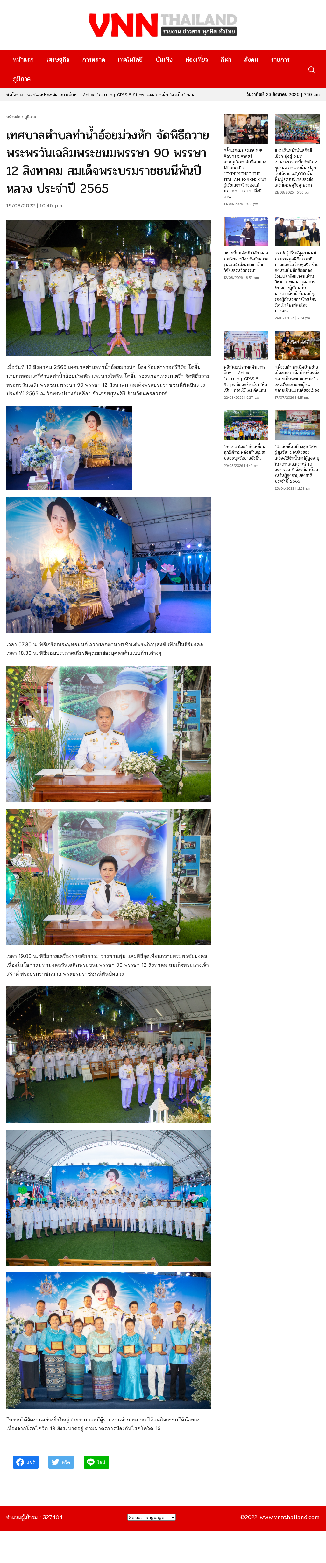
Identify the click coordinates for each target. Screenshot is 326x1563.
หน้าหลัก (13, 117)
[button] (311, 69)
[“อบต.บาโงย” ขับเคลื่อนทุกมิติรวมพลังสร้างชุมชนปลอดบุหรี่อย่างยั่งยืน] (246, 425)
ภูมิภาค (30, 117)
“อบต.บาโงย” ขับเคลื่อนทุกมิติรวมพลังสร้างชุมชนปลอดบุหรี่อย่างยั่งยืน (245, 452)
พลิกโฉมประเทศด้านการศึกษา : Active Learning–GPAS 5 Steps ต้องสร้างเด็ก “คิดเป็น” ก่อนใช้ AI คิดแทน (245, 379)
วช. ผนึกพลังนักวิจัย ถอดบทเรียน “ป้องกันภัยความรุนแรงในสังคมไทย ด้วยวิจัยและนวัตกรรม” (246, 262)
